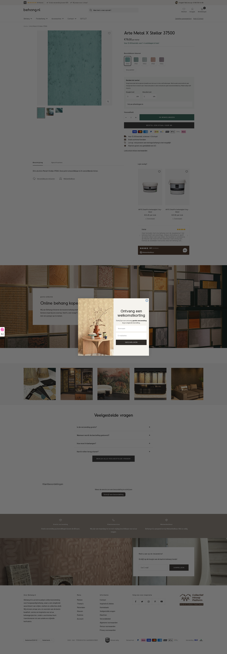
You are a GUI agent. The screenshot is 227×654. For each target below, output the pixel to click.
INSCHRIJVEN (131, 342)
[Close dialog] (147, 300)
